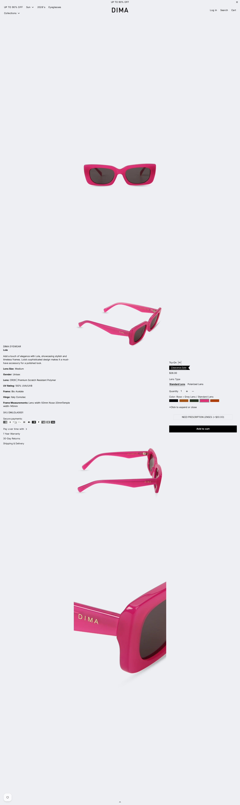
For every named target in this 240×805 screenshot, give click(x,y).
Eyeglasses (54, 7)
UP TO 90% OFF (120, 2)
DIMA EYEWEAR (12, 346)
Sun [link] (28, 7)
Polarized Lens (195, 384)
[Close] (237, 2)
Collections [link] (10, 13)
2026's (41, 7)
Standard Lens (177, 384)
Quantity (173, 391)
